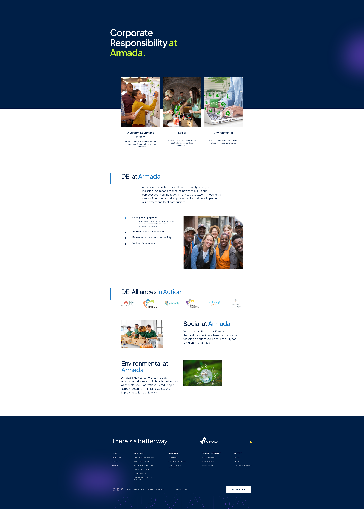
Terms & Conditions (132, 489)
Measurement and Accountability (152, 237)
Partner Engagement (144, 243)
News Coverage (207, 465)
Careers (237, 461)
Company (238, 453)
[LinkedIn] (117, 489)
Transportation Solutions (143, 465)
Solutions (139, 453)
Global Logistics (140, 473)
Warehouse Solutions (141, 461)
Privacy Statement (147, 489)
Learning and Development (148, 231)
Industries (173, 453)
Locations (115, 461)
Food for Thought (208, 457)
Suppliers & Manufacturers (177, 461)
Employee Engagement (145, 217)
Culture (237, 457)
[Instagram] (113, 489)
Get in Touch (239, 489)
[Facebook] (122, 489)
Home (114, 453)
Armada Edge (116, 457)
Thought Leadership (211, 453)
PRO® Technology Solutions (144, 457)
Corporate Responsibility (243, 465)
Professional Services (142, 469)
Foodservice (172, 457)
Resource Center (208, 461)
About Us (115, 465)
